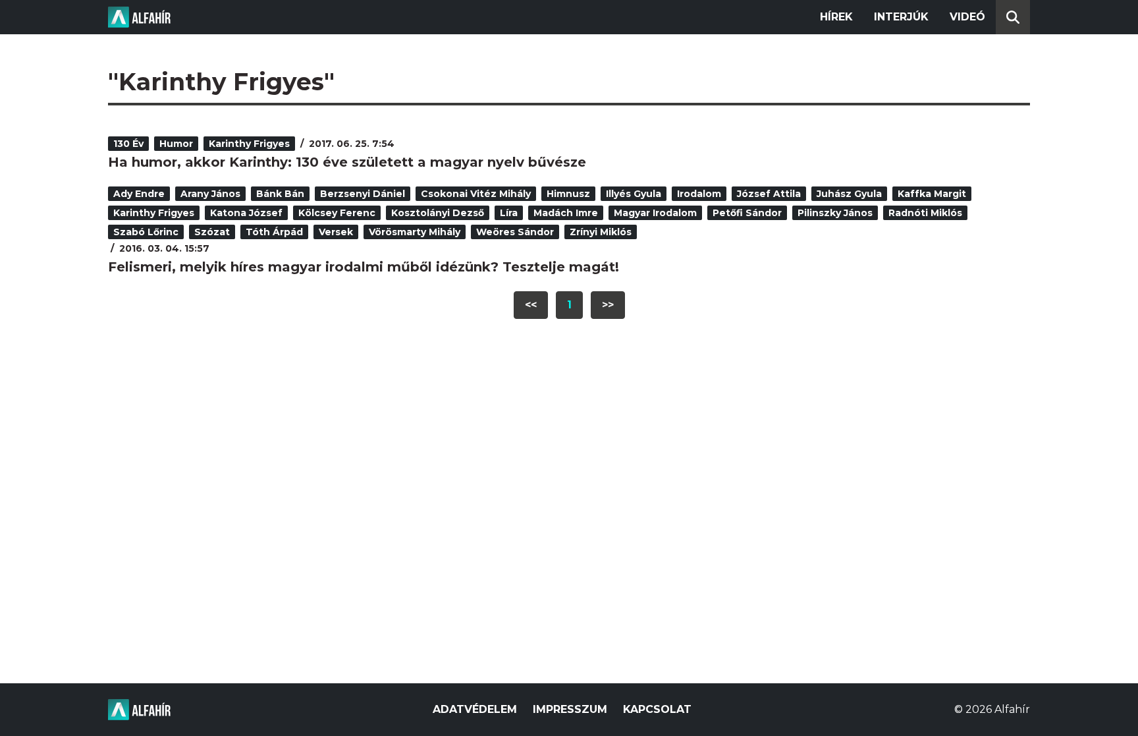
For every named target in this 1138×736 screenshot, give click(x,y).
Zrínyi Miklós (601, 232)
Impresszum (570, 709)
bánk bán (280, 194)
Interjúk (901, 17)
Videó (967, 17)
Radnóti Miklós (925, 213)
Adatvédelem (475, 709)
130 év (128, 144)
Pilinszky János (835, 213)
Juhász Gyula (849, 194)
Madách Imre (565, 213)
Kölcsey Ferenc (336, 213)
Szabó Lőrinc (145, 232)
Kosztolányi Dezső (437, 213)
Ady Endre (139, 194)
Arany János (210, 194)
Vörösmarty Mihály (414, 232)
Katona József (246, 213)
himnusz (568, 194)
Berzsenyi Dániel (362, 194)
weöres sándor (515, 232)
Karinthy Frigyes (249, 144)
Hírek (836, 17)
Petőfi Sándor (747, 213)
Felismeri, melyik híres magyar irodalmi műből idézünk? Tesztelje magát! (363, 267)
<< (531, 304)
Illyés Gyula (633, 194)
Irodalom (699, 194)
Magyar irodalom (655, 213)
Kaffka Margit (932, 194)
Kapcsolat (657, 709)
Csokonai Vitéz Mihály (476, 194)
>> (608, 304)
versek (336, 232)
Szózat (212, 232)
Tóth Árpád (274, 232)
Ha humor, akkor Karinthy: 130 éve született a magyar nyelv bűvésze (347, 162)
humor (176, 144)
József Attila (769, 194)
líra (509, 213)
